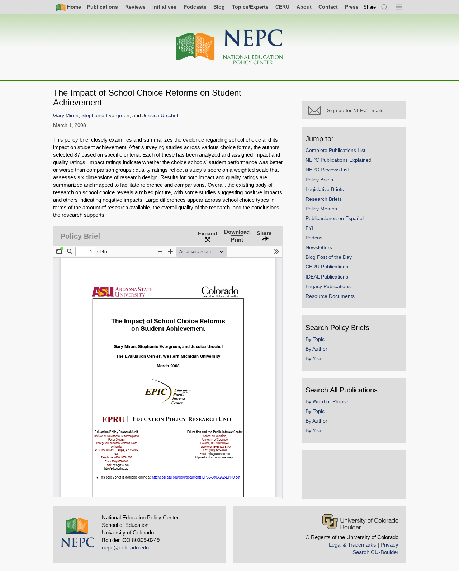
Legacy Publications (328, 286)
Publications (102, 7)
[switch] (370, 7)
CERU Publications (327, 267)
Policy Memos (321, 208)
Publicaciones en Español (335, 218)
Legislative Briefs (325, 189)
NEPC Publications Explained (339, 160)
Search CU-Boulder (375, 552)
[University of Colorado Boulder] (360, 522)
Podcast (315, 238)
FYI (309, 228)
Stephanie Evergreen (105, 115)
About (304, 7)
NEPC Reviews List (327, 169)
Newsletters (319, 247)
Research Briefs (324, 199)
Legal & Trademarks (352, 545)
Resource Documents (330, 296)
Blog (219, 7)
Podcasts (195, 7)
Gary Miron (66, 115)
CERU (282, 7)
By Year (314, 358)
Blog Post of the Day (329, 257)
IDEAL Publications (327, 277)
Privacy (389, 545)
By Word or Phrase (327, 401)
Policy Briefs (319, 179)
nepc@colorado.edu (125, 547)
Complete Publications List (335, 150)
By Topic (315, 339)
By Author (316, 349)
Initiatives (164, 7)
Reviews (135, 7)
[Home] (229, 47)
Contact (328, 7)
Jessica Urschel (160, 115)
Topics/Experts (250, 7)
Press (352, 7)
